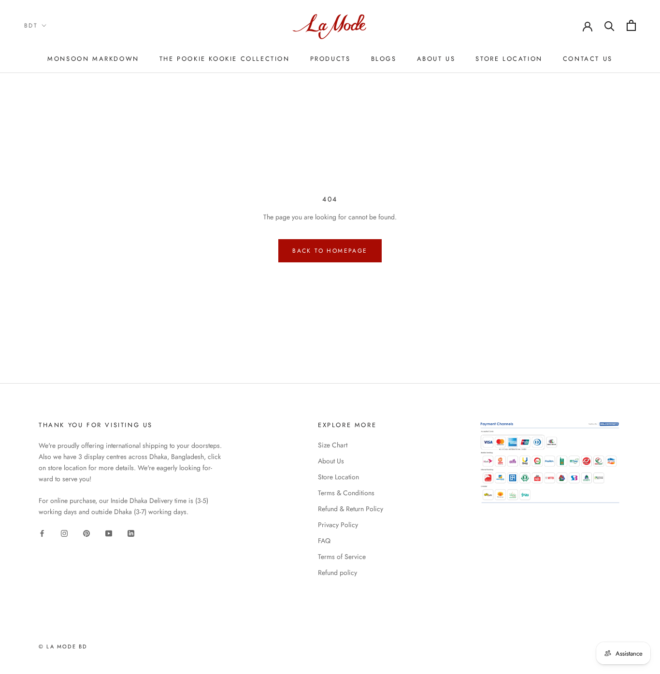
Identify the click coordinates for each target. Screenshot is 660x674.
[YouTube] (108, 533)
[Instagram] (64, 533)
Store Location (508, 58)
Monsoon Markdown (93, 58)
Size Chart (332, 445)
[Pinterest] (86, 533)
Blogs (384, 58)
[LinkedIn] (131, 533)
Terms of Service (342, 556)
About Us (436, 58)
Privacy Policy (338, 525)
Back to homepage (329, 250)
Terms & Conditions (346, 493)
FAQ (324, 540)
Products (330, 58)
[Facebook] (42, 533)
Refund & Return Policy (350, 509)
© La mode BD (63, 646)
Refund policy (337, 572)
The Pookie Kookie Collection (224, 58)
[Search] (609, 25)
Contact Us (588, 58)
